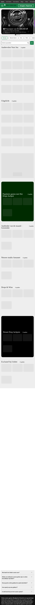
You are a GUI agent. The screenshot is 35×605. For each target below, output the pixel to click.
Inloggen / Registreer (26, 6)
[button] (4, 37)
